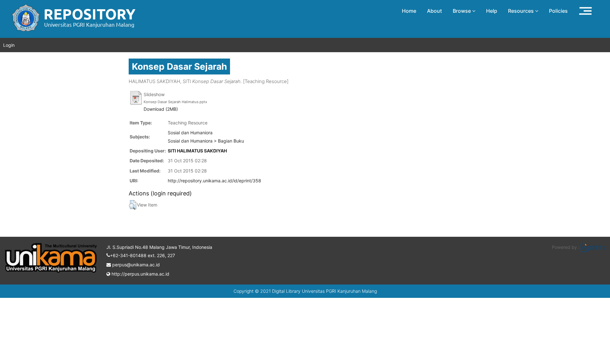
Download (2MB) (161, 109)
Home (409, 11)
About (434, 11)
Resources (521, 11)
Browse (462, 11)
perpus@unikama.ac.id (135, 264)
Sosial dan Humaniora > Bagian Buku (206, 141)
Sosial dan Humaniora (190, 132)
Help (491, 11)
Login (9, 45)
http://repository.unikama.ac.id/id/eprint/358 (214, 180)
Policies (558, 11)
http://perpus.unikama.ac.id (139, 274)
